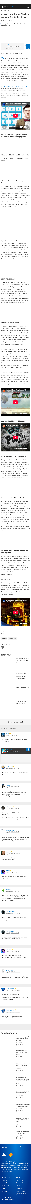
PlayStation (9, 7)
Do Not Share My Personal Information (8, 1198)
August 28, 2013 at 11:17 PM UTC (12, 951)
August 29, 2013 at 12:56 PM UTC (13, 1012)
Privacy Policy (5, 1183)
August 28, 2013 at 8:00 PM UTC (13, 913)
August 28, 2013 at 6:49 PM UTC (12, 787)
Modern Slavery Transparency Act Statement (21, 1193)
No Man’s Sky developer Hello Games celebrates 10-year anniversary (22, 1038)
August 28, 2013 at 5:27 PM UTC (13, 735)
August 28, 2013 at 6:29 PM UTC (12, 768)
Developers (5, 1191)
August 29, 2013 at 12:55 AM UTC (13, 972)
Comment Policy (6, 1177)
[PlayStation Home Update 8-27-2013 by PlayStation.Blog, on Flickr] (15, 171)
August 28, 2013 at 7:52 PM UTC (13, 872)
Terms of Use (19, 1180)
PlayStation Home (13, 638)
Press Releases (6, 1186)
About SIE (4, 1180)
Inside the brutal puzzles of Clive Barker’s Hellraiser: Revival (22, 1119)
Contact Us (19, 1188)
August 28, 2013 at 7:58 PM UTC (12, 891)
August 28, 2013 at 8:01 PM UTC (12, 933)
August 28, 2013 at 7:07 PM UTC (13, 853)
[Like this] (21, 1045)
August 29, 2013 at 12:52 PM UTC (13, 990)
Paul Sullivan (9, 44)
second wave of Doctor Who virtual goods (16, 86)
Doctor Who (4, 638)
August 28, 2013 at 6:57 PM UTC (12, 832)
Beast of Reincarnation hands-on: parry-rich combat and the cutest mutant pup (22, 1079)
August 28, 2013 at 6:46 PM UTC (14, 751)
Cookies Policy (20, 1183)
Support (18, 1177)
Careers (18, 1186)
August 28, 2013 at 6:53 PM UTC (12, 808)
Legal (3, 1188)
